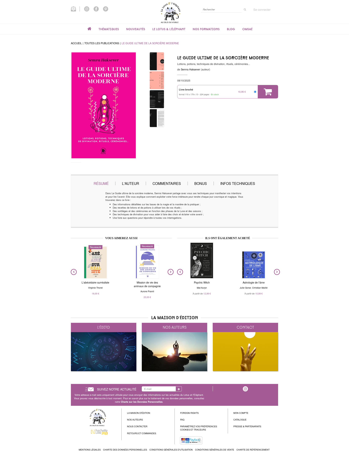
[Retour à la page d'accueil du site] (170, 12)
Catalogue (239, 419)
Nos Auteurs (135, 419)
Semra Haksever (190, 69)
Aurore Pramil (147, 291)
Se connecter (261, 9)
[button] (103, 105)
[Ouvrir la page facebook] (96, 8)
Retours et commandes (141, 433)
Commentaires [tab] (167, 183)
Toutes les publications (101, 43)
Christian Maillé (260, 287)
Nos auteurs (174, 327)
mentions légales (90, 449)
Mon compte (240, 412)
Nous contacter (137, 426)
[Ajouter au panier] (268, 91)
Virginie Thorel (95, 287)
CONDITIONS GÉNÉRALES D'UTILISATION (171, 449)
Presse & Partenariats (247, 426)
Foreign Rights (189, 412)
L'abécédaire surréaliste (95, 282)
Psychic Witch (202, 282)
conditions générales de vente (214, 449)
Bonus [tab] (200, 183)
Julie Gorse (245, 287)
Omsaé (247, 29)
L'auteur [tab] (130, 183)
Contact (245, 327)
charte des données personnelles (125, 449)
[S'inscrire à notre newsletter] (75, 8)
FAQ (182, 419)
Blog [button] (231, 29)
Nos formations (206, 29)
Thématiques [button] (109, 29)
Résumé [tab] (101, 183)
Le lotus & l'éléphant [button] (168, 29)
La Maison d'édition (138, 412)
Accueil (76, 43)
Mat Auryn (202, 287)
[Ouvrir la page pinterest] (105, 8)
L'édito (103, 327)
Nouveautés (135, 29)
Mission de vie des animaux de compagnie (147, 284)
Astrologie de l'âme (254, 282)
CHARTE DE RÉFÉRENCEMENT (253, 449)
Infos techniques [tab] (237, 183)
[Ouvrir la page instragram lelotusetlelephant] (245, 388)
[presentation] (73, 272)
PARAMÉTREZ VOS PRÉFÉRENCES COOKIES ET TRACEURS (198, 428)
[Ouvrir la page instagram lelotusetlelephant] (86, 8)
